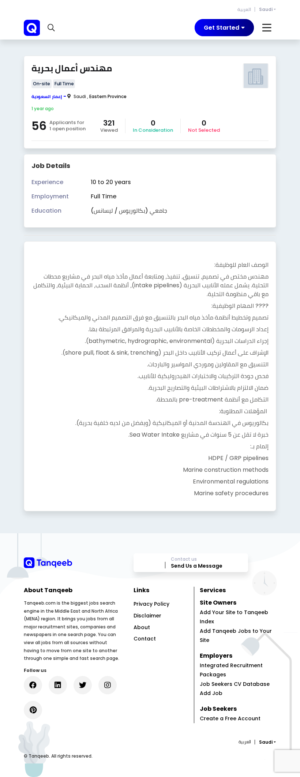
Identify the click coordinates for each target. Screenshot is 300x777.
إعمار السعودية (46, 96)
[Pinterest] (33, 710)
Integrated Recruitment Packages (231, 670)
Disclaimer (147, 615)
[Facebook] (33, 685)
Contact (145, 638)
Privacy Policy (151, 604)
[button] (52, 27)
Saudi (266, 9)
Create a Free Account (230, 718)
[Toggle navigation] (267, 28)
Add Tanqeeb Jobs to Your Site (236, 635)
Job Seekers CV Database (235, 684)
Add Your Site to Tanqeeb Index (234, 617)
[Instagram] (107, 685)
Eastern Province (108, 96)
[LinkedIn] (58, 685)
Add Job (211, 693)
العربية (244, 9)
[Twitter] (83, 685)
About (142, 627)
